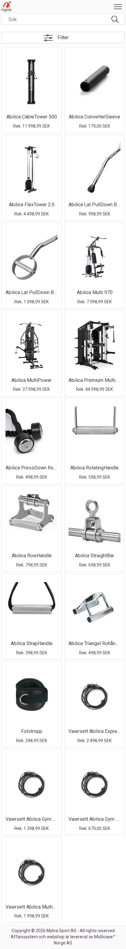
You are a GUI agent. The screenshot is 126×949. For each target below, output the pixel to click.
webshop (56, 936)
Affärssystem (24, 936)
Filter (63, 37)
